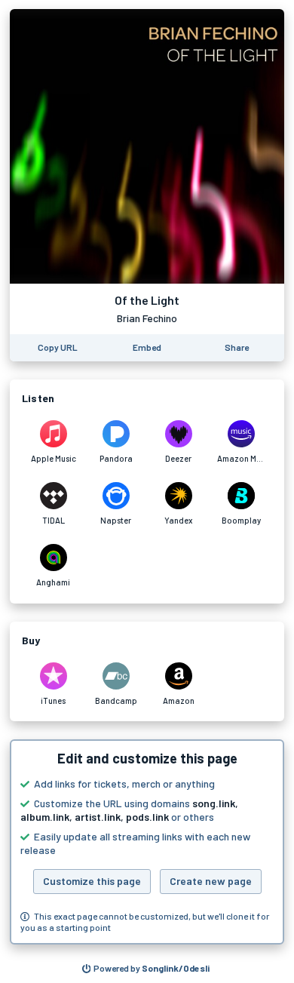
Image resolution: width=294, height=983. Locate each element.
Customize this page (92, 880)
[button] (147, 842)
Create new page (211, 880)
